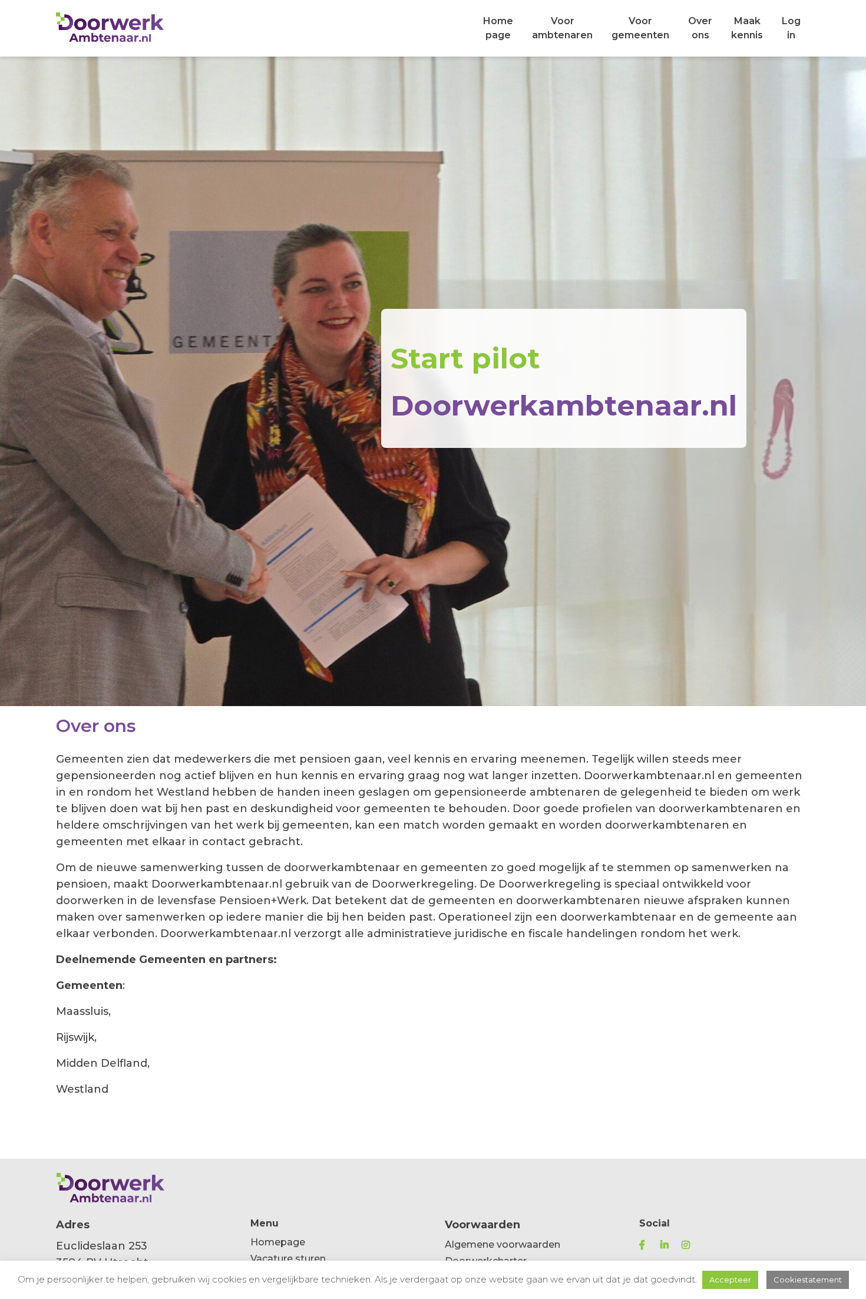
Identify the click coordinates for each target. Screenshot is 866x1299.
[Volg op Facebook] (648, 1244)
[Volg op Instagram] (691, 1244)
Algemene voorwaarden (502, 1244)
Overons (700, 28)
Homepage (498, 28)
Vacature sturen (288, 1258)
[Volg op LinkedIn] (669, 1244)
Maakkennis (747, 28)
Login (791, 28)
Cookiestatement (808, 1279)
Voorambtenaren (562, 28)
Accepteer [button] (730, 1279)
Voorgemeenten (640, 28)
